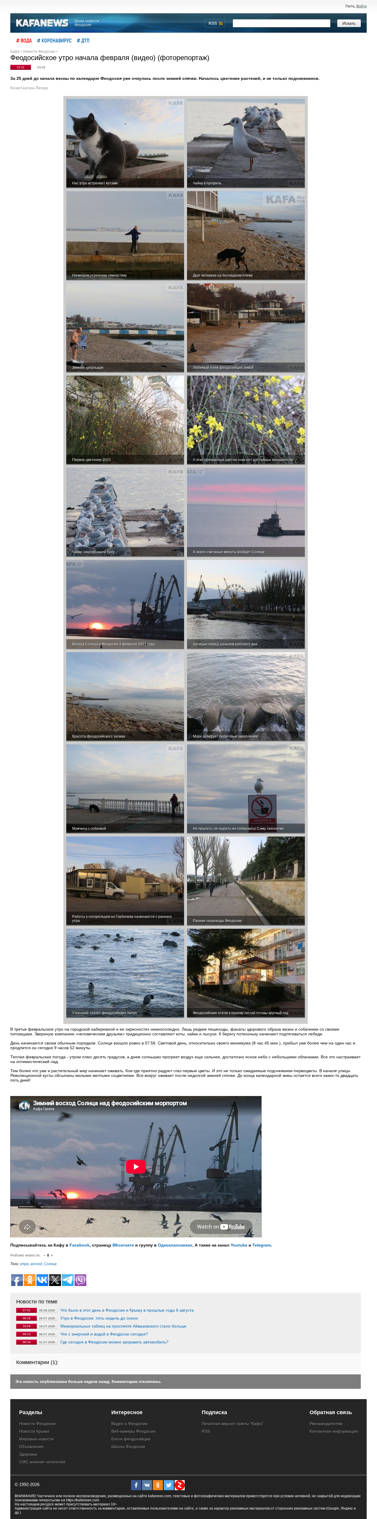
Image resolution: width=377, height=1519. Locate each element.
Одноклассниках (175, 1245)
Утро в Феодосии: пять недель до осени (99, 1318)
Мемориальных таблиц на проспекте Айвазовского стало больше (123, 1326)
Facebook (80, 1245)
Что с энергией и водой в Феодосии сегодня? (104, 1334)
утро (24, 1264)
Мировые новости (36, 1439)
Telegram (261, 1245)
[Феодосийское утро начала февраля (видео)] (125, 143)
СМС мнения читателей (42, 1462)
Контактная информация (334, 1431)
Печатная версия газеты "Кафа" (233, 1423)
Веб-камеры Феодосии (133, 1431)
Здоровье (28, 1454)
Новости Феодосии (37, 1423)
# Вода (24, 40)
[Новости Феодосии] (42, 23)
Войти (361, 6)
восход (36, 1264)
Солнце (50, 1264)
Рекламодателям (326, 1423)
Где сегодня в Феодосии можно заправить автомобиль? (114, 1342)
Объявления (31, 1446)
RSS (206, 1431)
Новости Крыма (34, 1431)
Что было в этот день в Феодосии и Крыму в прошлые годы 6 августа (127, 1310)
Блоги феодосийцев (130, 1439)
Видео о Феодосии (129, 1423)
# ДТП (83, 40)
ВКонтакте (123, 1245)
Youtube (239, 1245)
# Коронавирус (54, 40)
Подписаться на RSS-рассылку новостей (214, 23)
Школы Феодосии (128, 1446)
